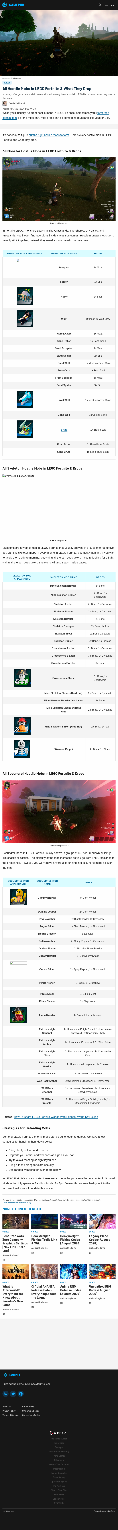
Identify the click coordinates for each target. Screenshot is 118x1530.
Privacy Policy (9, 1411)
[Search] (100, 5)
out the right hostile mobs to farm (49, 135)
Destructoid (59, 1468)
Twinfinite (59, 1443)
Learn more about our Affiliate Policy (16, 1202)
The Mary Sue (59, 1486)
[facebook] (21, 1394)
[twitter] (13, 1394)
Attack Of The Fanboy (59, 1451)
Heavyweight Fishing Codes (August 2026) (70, 1239)
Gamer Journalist (59, 1473)
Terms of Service (10, 1415)
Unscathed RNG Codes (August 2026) (100, 1290)
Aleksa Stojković (10, 1255)
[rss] (5, 1394)
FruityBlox (59, 1494)
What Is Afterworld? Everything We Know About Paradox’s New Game (12, 1295)
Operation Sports (59, 1481)
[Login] (112, 5)
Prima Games (59, 1456)
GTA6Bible (59, 1503)
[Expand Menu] (106, 5)
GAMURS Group (109, 1511)
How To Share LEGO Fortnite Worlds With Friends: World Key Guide (56, 1116)
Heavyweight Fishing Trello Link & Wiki (44, 1239)
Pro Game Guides (59, 1438)
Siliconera (59, 1460)
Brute (64, 429)
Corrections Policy (31, 1415)
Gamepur (59, 1447)
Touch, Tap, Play (59, 1490)
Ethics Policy (28, 1406)
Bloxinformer (59, 1498)
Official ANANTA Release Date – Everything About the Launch (43, 1291)
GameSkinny (59, 1477)
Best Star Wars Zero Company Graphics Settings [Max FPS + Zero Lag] (15, 1243)
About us (6, 1406)
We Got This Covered (59, 1464)
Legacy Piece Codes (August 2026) (99, 1239)
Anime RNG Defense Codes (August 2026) (70, 1290)
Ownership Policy (30, 1411)
